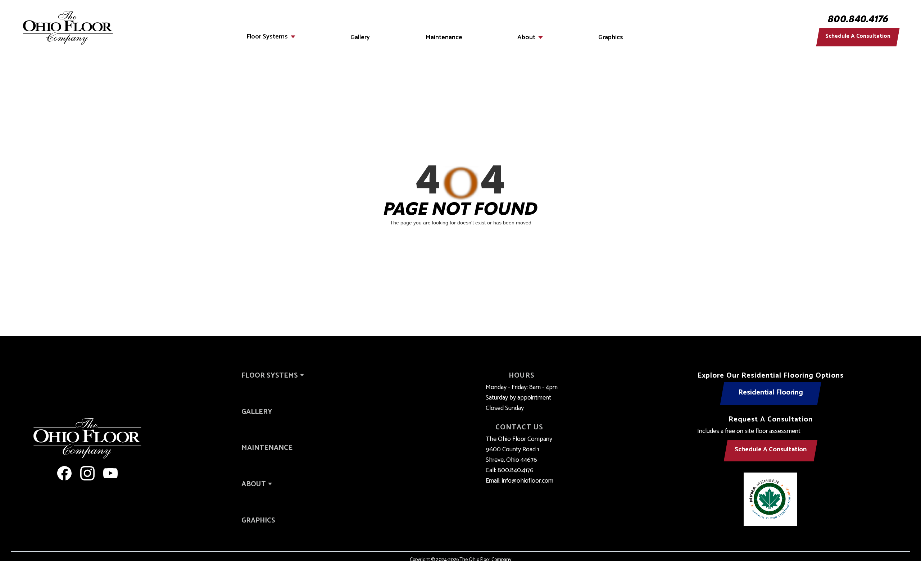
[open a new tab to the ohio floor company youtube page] (110, 473)
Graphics (610, 37)
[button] (270, 36)
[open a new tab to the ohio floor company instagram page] (87, 473)
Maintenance (443, 37)
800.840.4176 (858, 20)
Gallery (360, 37)
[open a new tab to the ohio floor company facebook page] (64, 473)
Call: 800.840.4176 (510, 470)
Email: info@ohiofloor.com (519, 481)
